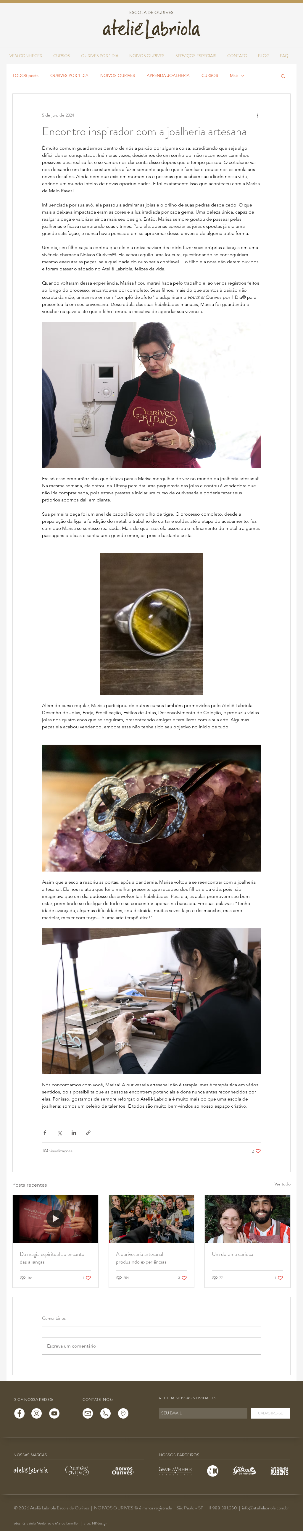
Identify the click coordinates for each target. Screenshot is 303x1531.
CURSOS (210, 75)
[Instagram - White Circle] (36, 1413)
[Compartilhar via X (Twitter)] (59, 1132)
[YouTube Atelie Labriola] (54, 1413)
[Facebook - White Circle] (19, 1413)
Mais (234, 75)
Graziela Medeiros (36, 1523)
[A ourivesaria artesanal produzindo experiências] (151, 1219)
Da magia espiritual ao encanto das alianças (52, 1258)
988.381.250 (224, 1508)
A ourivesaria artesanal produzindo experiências (141, 1258)
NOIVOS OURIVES (117, 75)
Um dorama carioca (232, 1254)
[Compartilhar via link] (88, 1132)
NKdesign (99, 1523)
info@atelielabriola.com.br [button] (265, 1508)
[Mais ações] (257, 115)
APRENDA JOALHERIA (168, 75)
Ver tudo (283, 1184)
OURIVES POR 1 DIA (69, 75)
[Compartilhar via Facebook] (45, 1132)
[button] (283, 75)
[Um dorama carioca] (247, 1219)
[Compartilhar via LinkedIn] (74, 1132)
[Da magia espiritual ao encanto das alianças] (55, 1219)
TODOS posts (25, 75)
